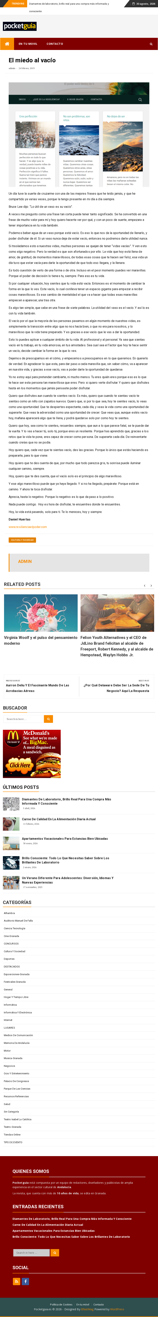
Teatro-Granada (12, 1119)
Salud (7, 1096)
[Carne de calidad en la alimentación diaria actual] (11, 816)
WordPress (117, 1301)
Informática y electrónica (18, 1005)
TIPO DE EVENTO (13, 1134)
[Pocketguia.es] (7, 36)
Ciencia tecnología (14, 920)
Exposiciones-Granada (16, 966)
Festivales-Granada (15, 974)
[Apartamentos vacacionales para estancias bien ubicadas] (11, 836)
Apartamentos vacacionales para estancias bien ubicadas (65, 831)
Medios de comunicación (18, 1027)
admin (12, 60)
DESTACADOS (12, 959)
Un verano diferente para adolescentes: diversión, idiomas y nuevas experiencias (67, 873)
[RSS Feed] (16, 1274)
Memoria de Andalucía (16, 1035)
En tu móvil (82, 1297)
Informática (10, 997)
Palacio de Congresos (16, 1073)
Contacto (98, 1297)
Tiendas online (12, 1127)
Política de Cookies (61, 1297)
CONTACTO (55, 36)
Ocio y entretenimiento (16, 1065)
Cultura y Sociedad (22, 532)
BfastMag (87, 1301)
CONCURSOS (11, 936)
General (8, 982)
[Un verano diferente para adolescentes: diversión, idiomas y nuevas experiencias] (11, 875)
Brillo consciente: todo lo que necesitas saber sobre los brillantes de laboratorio (65, 853)
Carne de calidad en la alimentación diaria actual (59, 812)
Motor (7, 1043)
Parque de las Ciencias (17, 1081)
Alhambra (9, 905)
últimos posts (21, 779)
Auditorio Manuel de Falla (18, 913)
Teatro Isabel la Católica (18, 1111)
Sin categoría (11, 1104)
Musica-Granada (13, 1050)
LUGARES (9, 1020)
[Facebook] (25, 1274)
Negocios (9, 1058)
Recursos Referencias (16, 1088)
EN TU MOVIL (28, 36)
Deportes (9, 951)
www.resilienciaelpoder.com (28, 519)
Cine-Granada (11, 928)
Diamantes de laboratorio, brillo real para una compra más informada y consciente (66, 794)
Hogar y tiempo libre (16, 989)
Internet (8, 1012)
